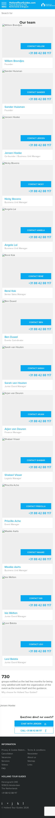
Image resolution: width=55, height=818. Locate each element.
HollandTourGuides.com (22, 4)
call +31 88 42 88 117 (31, 730)
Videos (5, 764)
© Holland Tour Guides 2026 (15, 807)
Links (30, 764)
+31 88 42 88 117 (40, 53)
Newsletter (33, 753)
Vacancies (6, 757)
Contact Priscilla (36, 506)
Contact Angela (36, 230)
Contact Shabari (36, 460)
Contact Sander (36, 92)
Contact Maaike (35, 552)
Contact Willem (35, 46)
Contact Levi (36, 644)
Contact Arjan (36, 414)
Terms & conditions (37, 750)
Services (6, 761)
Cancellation (7, 753)
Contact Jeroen (36, 138)
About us (32, 757)
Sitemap (31, 761)
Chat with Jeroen (31, 723)
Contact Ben (36, 322)
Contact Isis (35, 598)
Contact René (36, 276)
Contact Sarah (36, 368)
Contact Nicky (36, 184)
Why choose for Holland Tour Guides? (19, 692)
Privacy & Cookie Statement (14, 750)
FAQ (4, 768)
